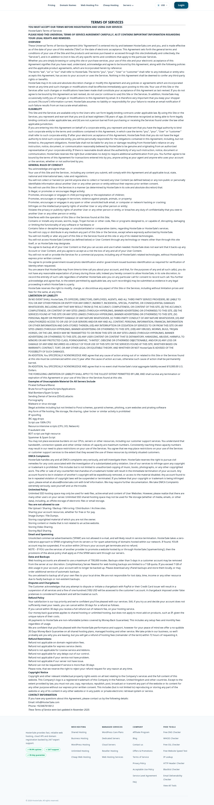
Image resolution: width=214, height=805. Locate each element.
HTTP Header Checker (173, 763)
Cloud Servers (109, 744)
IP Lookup (168, 757)
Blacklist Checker (171, 769)
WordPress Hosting (80, 744)
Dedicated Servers (111, 738)
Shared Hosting (78, 732)
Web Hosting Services (112, 757)
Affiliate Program (141, 732)
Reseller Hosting (110, 750)
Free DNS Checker (172, 732)
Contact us (138, 744)
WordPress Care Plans (112, 732)
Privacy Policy (139, 763)
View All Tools (169, 785)
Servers (127, 5)
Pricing (51, 5)
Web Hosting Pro (89, 5)
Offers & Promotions (143, 750)
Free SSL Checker (171, 744)
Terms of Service (141, 757)
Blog (135, 738)
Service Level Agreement (145, 775)
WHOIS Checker (171, 738)
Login (181, 5)
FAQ (135, 782)
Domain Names (68, 5)
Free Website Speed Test (175, 750)
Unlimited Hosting (80, 750)
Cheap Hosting (111, 5)
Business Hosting (79, 738)
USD (161, 5)
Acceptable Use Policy (143, 769)
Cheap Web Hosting (81, 757)
